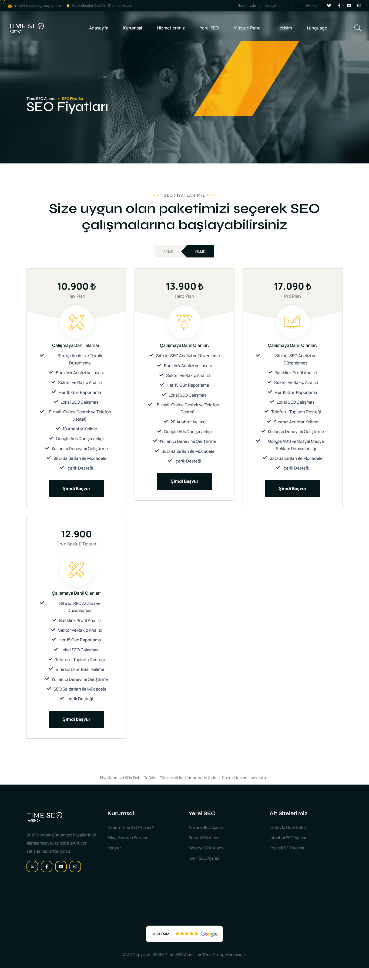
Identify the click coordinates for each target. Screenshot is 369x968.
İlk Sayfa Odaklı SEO (288, 827)
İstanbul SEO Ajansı (288, 837)
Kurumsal (132, 28)
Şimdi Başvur (76, 488)
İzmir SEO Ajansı (204, 858)
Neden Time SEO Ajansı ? (131, 827)
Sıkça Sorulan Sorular (127, 837)
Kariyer (114, 848)
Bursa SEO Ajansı (204, 837)
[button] (184, 934)
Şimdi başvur (76, 719)
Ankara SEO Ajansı (206, 827)
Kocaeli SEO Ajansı (287, 848)
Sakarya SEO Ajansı (206, 848)
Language (317, 28)
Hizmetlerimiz (171, 28)
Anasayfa (98, 28)
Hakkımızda (246, 5)
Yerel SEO (209, 28)
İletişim (271, 5)
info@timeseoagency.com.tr (37, 5)
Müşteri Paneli (248, 28)
